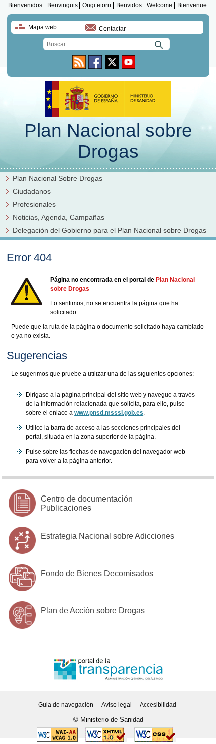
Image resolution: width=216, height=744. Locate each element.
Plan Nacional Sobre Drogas (57, 178)
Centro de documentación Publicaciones (87, 503)
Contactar (112, 28)
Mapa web (42, 27)
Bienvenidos (25, 5)
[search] (106, 44)
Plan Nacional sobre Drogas (108, 141)
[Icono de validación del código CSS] (155, 739)
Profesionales (34, 204)
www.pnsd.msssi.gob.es (108, 412)
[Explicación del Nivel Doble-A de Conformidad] (57, 739)
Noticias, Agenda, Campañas (58, 217)
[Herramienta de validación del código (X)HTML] (106, 739)
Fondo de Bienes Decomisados (97, 573)
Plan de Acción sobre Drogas (93, 610)
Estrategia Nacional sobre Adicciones (107, 536)
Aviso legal (116, 704)
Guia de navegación (65, 704)
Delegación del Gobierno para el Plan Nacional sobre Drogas (109, 230)
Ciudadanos (32, 191)
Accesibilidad (158, 704)
